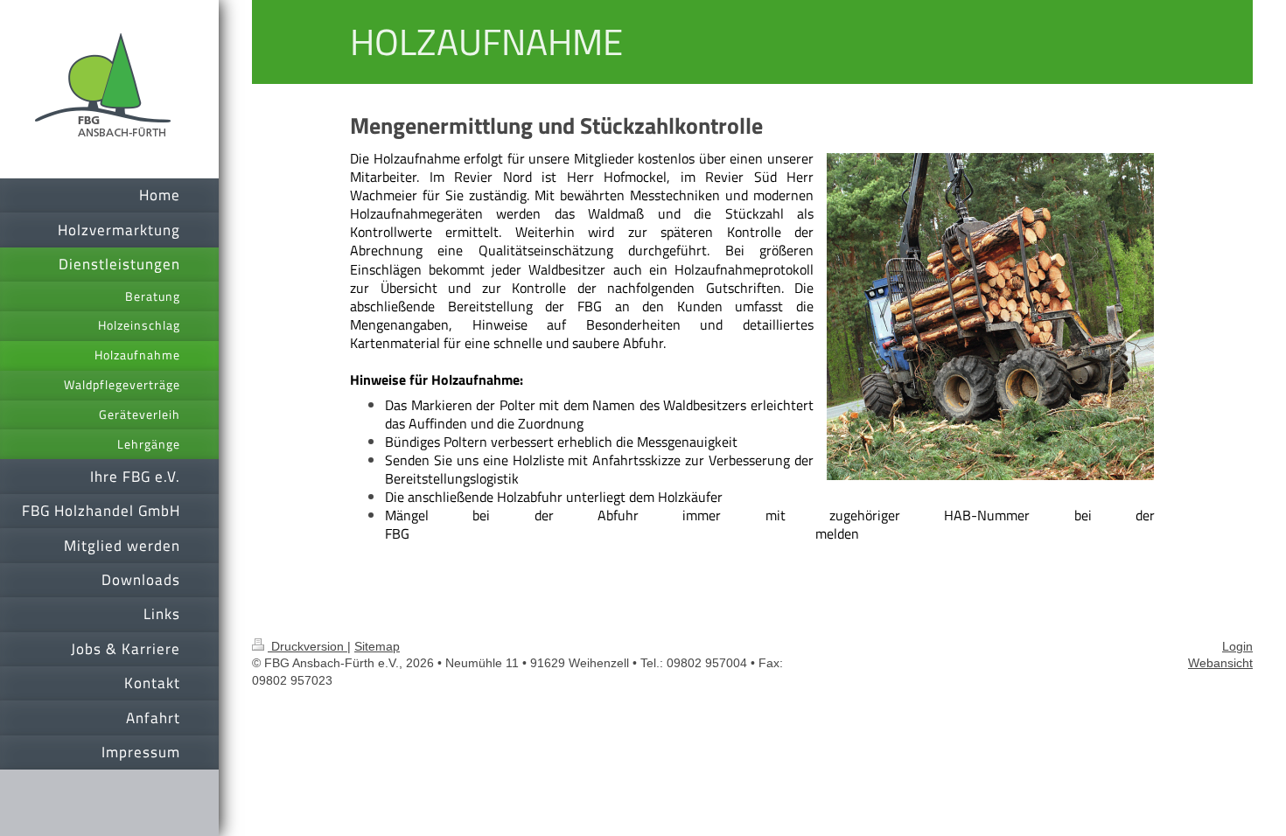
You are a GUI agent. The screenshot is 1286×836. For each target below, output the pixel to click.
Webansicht (1220, 663)
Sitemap (377, 646)
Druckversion (307, 646)
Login (1237, 646)
